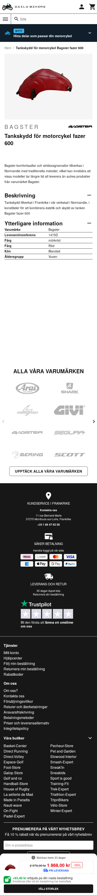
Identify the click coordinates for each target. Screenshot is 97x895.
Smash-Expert (61, 762)
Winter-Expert (61, 810)
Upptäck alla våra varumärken (48, 471)
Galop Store (13, 772)
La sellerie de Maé (18, 794)
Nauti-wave (13, 805)
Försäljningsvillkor (18, 701)
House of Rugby (17, 789)
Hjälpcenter (13, 658)
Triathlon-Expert (63, 794)
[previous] (3, 421)
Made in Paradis (17, 799)
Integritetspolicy (16, 728)
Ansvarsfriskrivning (19, 712)
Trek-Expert (59, 789)
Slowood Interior (63, 756)
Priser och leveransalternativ (26, 723)
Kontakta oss (48, 510)
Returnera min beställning (24, 668)
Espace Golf (13, 762)
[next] (94, 421)
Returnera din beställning (48, 594)
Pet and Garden (63, 751)
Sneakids (57, 772)
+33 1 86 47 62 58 (48, 524)
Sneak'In (57, 767)
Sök (23, 19)
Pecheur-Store (61, 745)
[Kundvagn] (92, 6)
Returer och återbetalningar (25, 706)
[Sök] (16, 19)
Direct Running (16, 751)
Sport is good (61, 778)
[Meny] (5, 19)
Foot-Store (12, 767)
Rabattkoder (13, 674)
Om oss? (11, 690)
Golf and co (13, 778)
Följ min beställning (19, 663)
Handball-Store (16, 783)
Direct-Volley (14, 756)
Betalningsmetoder (19, 717)
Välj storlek (48, 889)
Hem (8, 48)
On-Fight (11, 810)
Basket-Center (15, 745)
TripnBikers (59, 799)
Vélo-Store (58, 805)
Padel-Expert (14, 816)
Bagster (22, 126)
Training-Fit (59, 783)
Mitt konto (11, 652)
